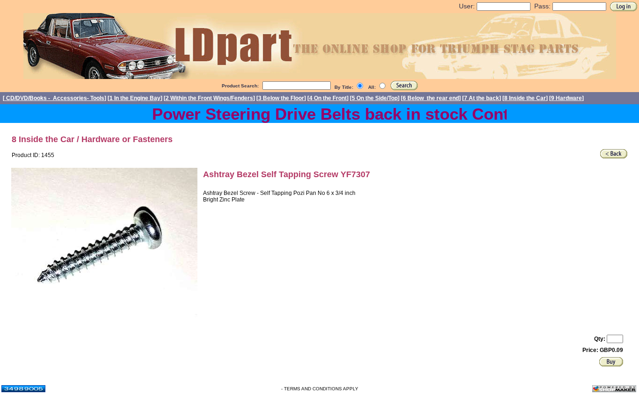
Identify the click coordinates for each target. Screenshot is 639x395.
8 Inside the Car (525, 98)
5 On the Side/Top (375, 98)
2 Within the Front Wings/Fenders (209, 98)
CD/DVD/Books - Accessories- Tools (54, 98)
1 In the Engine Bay (134, 98)
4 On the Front (328, 98)
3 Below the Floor (281, 98)
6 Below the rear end (431, 98)
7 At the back (481, 98)
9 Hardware (566, 98)
